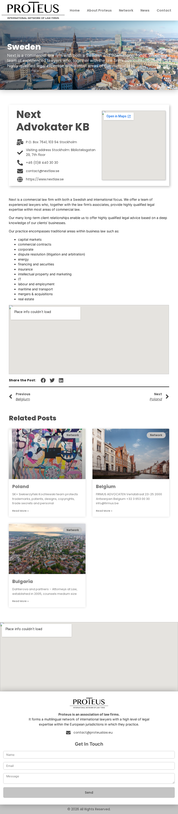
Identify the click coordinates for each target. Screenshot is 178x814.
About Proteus (99, 10)
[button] (43, 380)
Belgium (106, 486)
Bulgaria (22, 581)
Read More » (20, 511)
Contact (164, 10)
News (144, 10)
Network (126, 10)
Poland (20, 486)
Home (75, 10)
